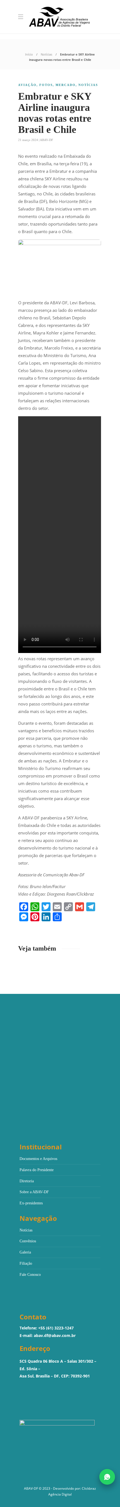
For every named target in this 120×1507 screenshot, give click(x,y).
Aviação (27, 85)
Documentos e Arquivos (38, 1159)
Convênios (28, 1241)
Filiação (26, 1263)
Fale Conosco (30, 1274)
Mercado (66, 85)
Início (29, 54)
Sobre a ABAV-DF (34, 1192)
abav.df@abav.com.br (55, 1335)
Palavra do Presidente (37, 1170)
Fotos (46, 85)
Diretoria (27, 1181)
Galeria (25, 1252)
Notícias (46, 54)
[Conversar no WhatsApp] (107, 1477)
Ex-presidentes (31, 1203)
